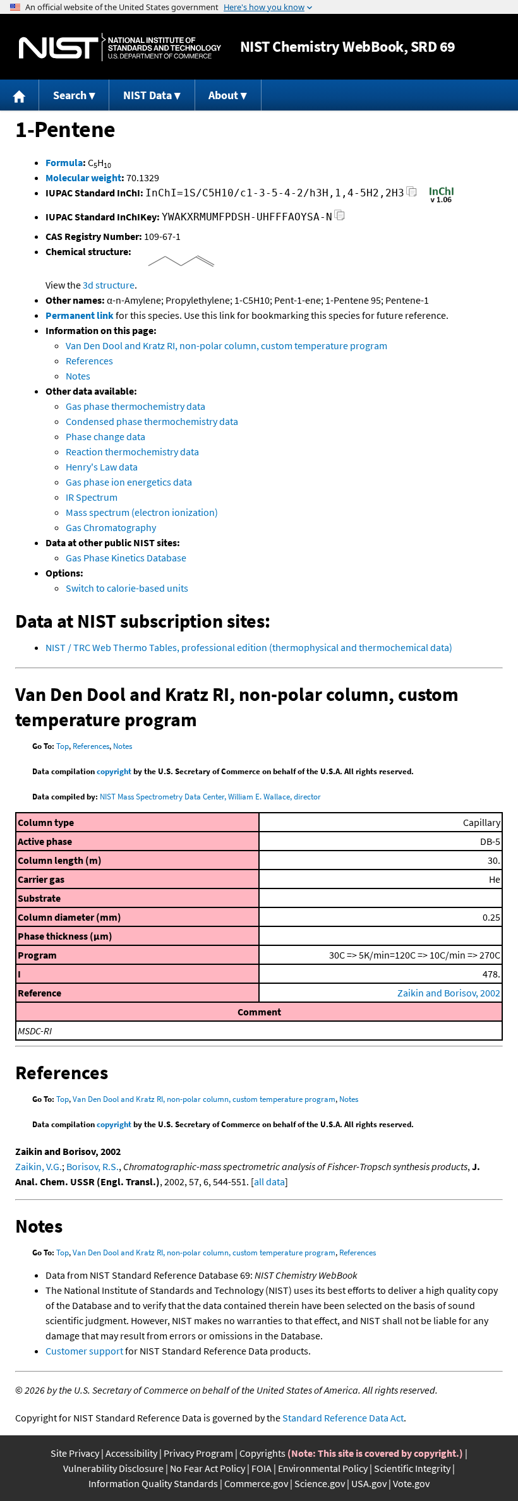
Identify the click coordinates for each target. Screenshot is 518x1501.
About (223, 95)
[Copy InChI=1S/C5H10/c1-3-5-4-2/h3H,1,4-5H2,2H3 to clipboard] (411, 195)
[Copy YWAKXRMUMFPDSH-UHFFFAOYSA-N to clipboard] (339, 219)
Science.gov (319, 1483)
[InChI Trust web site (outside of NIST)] (441, 201)
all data (269, 1181)
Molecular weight (83, 177)
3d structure (109, 284)
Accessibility (131, 1453)
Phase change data (105, 436)
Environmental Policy (323, 1468)
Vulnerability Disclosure (113, 1468)
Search (70, 95)
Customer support (84, 1350)
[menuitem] (19, 95)
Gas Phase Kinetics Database (126, 557)
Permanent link (79, 315)
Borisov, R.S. (92, 1166)
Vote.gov (411, 1483)
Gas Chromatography (111, 527)
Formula (64, 162)
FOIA (261, 1468)
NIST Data (147, 95)
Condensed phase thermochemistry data (152, 421)
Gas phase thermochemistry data (135, 406)
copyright (114, 771)
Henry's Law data (102, 466)
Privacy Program (198, 1453)
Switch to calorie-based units (127, 588)
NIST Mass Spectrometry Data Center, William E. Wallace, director (210, 796)
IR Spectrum (91, 497)
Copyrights (262, 1453)
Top (62, 746)
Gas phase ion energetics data (129, 481)
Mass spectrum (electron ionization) (142, 512)
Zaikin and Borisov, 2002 (448, 992)
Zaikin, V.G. (38, 1166)
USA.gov (369, 1483)
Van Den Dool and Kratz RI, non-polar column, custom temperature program (226, 345)
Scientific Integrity (412, 1468)
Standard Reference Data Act (343, 1417)
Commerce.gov (256, 1483)
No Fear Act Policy (207, 1468)
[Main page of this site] (19, 95)
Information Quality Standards (153, 1483)
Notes (78, 375)
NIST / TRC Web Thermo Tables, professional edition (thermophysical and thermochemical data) (248, 647)
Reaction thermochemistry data (132, 451)
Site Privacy (75, 1453)
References (89, 360)
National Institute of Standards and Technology (120, 47)
